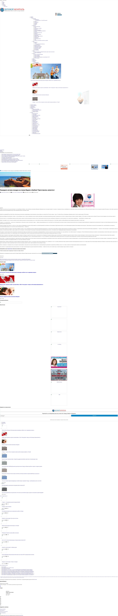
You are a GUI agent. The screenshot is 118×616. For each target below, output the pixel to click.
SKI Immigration (108, 576)
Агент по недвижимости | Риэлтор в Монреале (32, 576)
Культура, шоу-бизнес (37, 34)
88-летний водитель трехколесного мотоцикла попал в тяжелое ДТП (13, 485)
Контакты (3, 4)
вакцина (59, 576)
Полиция (12, 576)
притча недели (104, 576)
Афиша (35, 43)
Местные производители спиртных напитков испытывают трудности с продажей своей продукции (15, 259)
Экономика (34, 18)
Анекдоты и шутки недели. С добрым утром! (9, 547)
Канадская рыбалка (37, 45)
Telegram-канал (9, 248)
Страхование (36, 22)
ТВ (57, 576)
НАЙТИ (1, 150)
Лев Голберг (34, 117)
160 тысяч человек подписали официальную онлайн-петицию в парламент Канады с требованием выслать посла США (21, 480)
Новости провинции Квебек (38, 54)
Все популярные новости (4, 565)
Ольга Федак (34, 114)
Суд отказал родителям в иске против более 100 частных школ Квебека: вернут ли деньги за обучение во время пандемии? (22, 492)
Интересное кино (37, 44)
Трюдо (54, 576)
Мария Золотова (35, 116)
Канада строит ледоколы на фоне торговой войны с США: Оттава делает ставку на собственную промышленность (50, 87)
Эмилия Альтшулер (35, 123)
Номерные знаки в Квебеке (6, 506)
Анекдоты (35, 42)
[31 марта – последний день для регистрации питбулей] (4, 500)
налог (2, 257)
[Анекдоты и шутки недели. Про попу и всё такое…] (4, 516)
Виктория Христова (4, 192)
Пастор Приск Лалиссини (36, 118)
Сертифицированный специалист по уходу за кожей (10, 158)
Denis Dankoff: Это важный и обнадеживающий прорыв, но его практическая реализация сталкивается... (18, 572)
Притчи (111, 576)
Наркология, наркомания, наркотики (39, 30)
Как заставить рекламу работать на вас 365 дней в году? (11, 155)
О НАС (2, 1)
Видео (33, 58)
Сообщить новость (35, 111)
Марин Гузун (34, 132)
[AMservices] (54, 166)
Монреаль (5, 576)
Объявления (32, 106)
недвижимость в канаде (83, 576)
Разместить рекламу (35, 109)
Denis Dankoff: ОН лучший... (6, 568)
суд (46, 576)
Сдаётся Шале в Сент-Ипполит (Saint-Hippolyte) (9, 162)
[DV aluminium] (94, 166)
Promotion (8, 577)
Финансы (35, 23)
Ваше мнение (36, 62)
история (48, 576)
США (37, 576)
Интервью (34, 59)
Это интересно (36, 50)
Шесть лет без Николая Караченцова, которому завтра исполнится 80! (13, 540)
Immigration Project (93, 576)
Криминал (35, 33)
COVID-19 (8, 576)
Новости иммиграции (37, 52)
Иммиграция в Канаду (64, 576)
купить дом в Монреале (51, 576)
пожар (60, 576)
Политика (33, 61)
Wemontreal (7, 615)
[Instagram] (2, 586)
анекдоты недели (97, 576)
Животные (36, 29)
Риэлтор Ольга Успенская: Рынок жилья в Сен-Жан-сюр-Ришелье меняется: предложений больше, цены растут (20, 473)
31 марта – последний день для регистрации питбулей (11, 502)
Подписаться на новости (4, 611)
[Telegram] (3, 586)
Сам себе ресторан (37, 48)
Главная (32, 16)
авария (13, 577)
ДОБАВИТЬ (1, 151)
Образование (36, 35)
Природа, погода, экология (38, 36)
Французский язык (37, 26)
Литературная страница (38, 46)
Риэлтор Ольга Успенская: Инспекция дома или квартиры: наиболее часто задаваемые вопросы (46, 80)
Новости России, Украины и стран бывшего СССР (42, 57)
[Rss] (0, 586)
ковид (102, 576)
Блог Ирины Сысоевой (35, 124)
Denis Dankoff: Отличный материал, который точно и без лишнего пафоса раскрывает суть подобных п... (18, 574)
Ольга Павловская (35, 126)
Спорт (35, 39)
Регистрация (5, 6)
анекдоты (89, 576)
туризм (117, 576)
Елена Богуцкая (34, 119)
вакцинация (39, 576)
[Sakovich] (44, 166)
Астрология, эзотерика (37, 28)
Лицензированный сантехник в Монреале (8, 156)
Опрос (35, 27)
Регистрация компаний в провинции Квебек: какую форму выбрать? (12, 160)
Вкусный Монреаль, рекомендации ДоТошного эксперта (10, 159)
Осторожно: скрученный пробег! (7, 157)
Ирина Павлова (34, 128)
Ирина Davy (34, 120)
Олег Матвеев (34, 122)
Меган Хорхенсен (35, 113)
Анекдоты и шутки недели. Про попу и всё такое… (10, 518)
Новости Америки (37, 56)
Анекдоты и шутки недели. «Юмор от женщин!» (10, 561)
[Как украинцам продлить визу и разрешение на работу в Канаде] (3, 509)
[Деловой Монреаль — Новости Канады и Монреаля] (12, 9)
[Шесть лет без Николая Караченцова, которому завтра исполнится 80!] (4, 538)
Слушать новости (33, 104)
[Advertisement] (59, 142)
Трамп (90, 576)
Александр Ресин (35, 130)
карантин (115, 576)
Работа (35, 21)
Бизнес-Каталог (33, 107)
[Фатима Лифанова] (33, 166)
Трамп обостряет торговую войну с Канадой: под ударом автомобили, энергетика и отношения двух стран (19, 459)
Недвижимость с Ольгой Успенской (41, 20)
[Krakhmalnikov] (74, 166)
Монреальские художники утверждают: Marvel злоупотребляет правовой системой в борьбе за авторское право (17, 260)
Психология (36, 37)
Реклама (32, 108)
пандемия (1, 577)
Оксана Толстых (34, 125)
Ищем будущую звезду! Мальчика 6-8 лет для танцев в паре (11, 154)
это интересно (14, 576)
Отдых (33, 41)
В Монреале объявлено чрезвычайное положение (10, 532)
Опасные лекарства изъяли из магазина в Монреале (40, 94)
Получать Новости (33, 105)
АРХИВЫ (3, 2)
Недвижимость (36, 19)
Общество (34, 25)
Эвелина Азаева (35, 121)
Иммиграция (34, 60)
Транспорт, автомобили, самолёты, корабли (41, 40)
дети (99, 576)
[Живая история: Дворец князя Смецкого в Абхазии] (4, 523)
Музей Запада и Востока (38, 32)
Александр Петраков (35, 131)
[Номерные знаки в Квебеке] (3, 504)
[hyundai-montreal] (84, 166)
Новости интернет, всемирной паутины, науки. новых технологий (44, 51)
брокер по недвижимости (43, 576)
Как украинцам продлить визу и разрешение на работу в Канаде (12, 511)
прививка (56, 576)
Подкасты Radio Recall (35, 63)
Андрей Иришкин (35, 127)
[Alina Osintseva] (64, 166)
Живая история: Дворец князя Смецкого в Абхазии (10, 525)
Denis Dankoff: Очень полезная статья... (8, 567)
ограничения (22, 577)
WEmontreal (35, 579)
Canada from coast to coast (17, 577)
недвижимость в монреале (24, 576)
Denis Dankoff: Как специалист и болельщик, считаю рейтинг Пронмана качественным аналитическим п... (18, 573)
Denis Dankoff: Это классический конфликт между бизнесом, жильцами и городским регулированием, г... (18, 571)
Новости (32, 17)
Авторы (32, 112)
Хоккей (20, 577)
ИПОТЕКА (113, 576)
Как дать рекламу (35, 110)
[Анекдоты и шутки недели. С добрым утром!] (4, 545)
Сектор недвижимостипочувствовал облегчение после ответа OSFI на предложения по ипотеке (18, 554)
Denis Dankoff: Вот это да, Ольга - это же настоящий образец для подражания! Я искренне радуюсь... (17, 569)
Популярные (4, 423)
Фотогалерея (36, 49)
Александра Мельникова (36, 115)
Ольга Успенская (73, 576)
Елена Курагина (34, 129)
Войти (4, 5)
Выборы (101, 576)
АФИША (3, 3)
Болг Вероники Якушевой (36, 133)
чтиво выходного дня (5, 577)
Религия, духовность (37, 38)
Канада (6, 576)
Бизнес (35, 24)
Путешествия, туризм (37, 47)
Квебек (10, 576)
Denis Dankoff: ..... (4, 566)
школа (86, 576)
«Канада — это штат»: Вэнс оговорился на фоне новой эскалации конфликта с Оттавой (45, 102)
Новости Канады (36, 55)
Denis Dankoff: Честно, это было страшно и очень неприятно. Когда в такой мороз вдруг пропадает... (17, 570)
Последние (3, 422)
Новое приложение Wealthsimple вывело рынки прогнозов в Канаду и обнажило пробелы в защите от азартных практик (22, 466)
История (35, 31)
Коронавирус (17, 576)
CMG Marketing (2, 610)
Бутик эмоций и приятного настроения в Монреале (10, 161)
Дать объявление (3, 612)
